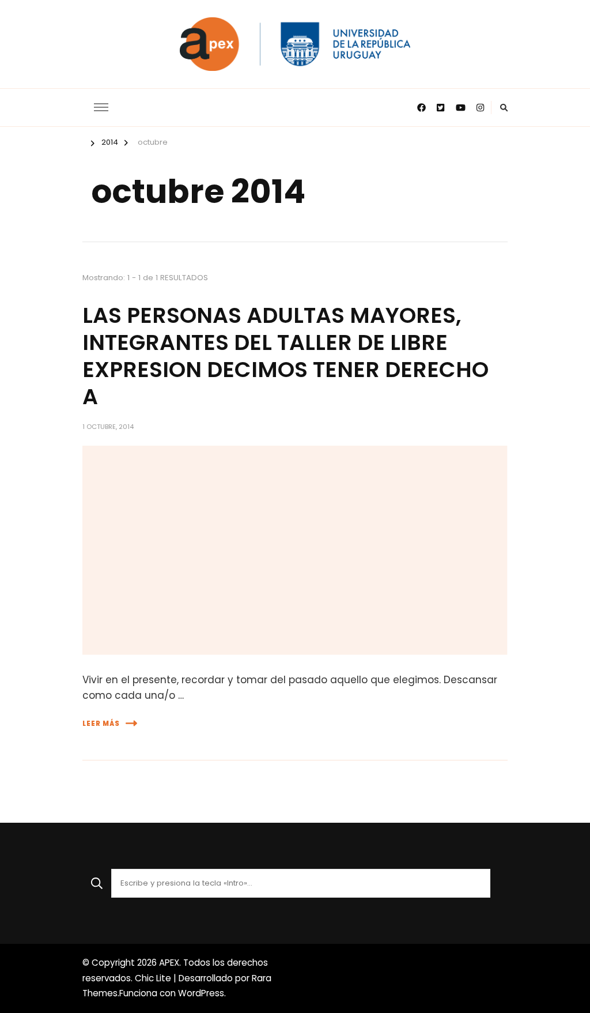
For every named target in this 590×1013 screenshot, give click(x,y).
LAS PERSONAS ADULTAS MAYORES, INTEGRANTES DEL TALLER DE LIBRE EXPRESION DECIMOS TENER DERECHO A (285, 356)
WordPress (201, 993)
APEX (169, 962)
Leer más (101, 723)
